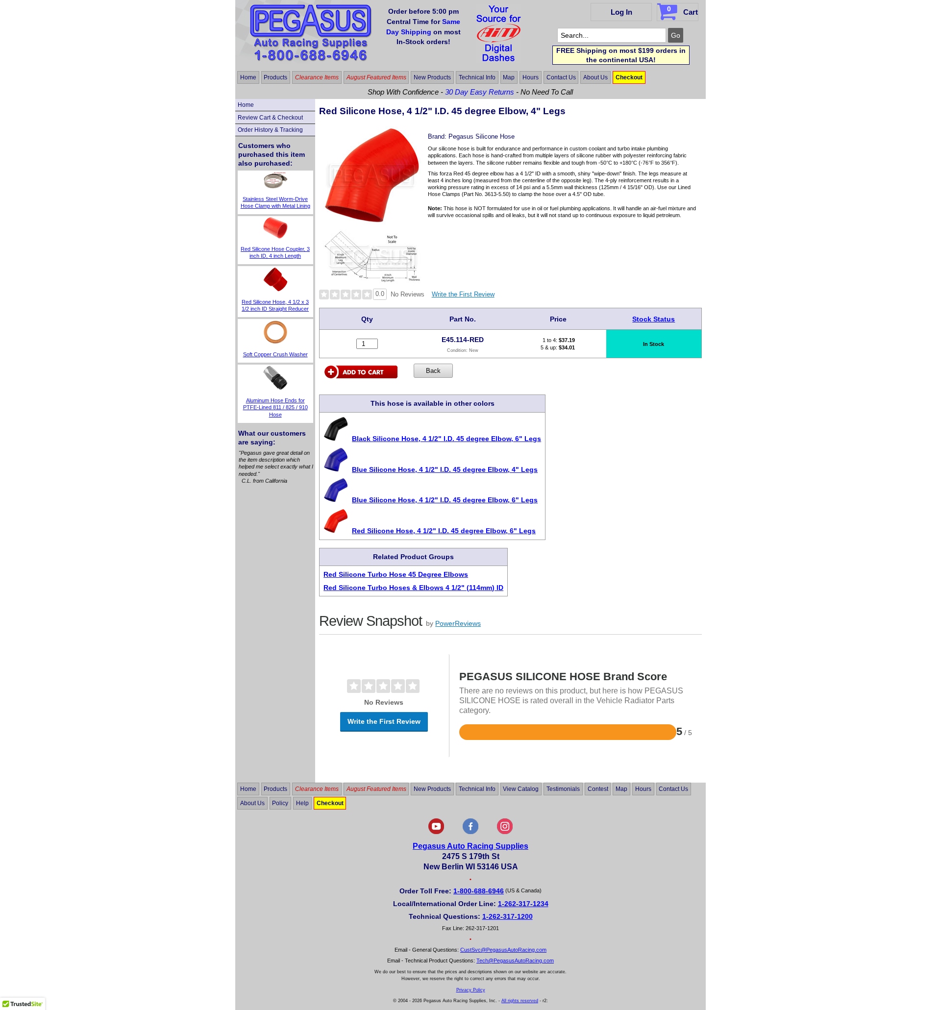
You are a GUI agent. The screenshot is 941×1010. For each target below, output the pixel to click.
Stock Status (653, 319)
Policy (280, 803)
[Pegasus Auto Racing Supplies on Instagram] (505, 832)
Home (248, 77)
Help (302, 803)
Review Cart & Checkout (270, 117)
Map (509, 77)
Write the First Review (463, 294)
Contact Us (561, 77)
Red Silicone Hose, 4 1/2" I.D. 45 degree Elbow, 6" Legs (444, 531)
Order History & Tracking (270, 129)
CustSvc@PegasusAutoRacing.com (503, 950)
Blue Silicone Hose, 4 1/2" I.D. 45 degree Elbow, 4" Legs (445, 469)
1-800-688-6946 (478, 891)
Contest (598, 789)
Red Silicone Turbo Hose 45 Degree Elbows (395, 574)
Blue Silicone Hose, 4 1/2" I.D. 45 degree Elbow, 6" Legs (445, 500)
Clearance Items (317, 77)
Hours (530, 77)
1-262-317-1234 (523, 904)
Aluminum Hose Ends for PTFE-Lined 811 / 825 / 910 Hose (275, 407)
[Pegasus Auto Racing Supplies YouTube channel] (436, 832)
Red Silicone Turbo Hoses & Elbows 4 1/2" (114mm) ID (413, 587)
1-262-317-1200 (507, 916)
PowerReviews (458, 623)
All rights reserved (519, 1000)
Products (275, 77)
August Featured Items (376, 77)
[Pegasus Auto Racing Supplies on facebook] (470, 832)
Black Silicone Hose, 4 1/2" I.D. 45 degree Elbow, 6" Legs (446, 439)
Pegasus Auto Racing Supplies (470, 846)
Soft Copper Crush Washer (275, 354)
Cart (682, 10)
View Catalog (521, 789)
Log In (621, 12)
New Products (432, 77)
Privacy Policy (470, 989)
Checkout (629, 77)
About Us (595, 77)
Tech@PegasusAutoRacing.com (515, 960)
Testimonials (563, 789)
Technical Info (477, 77)
